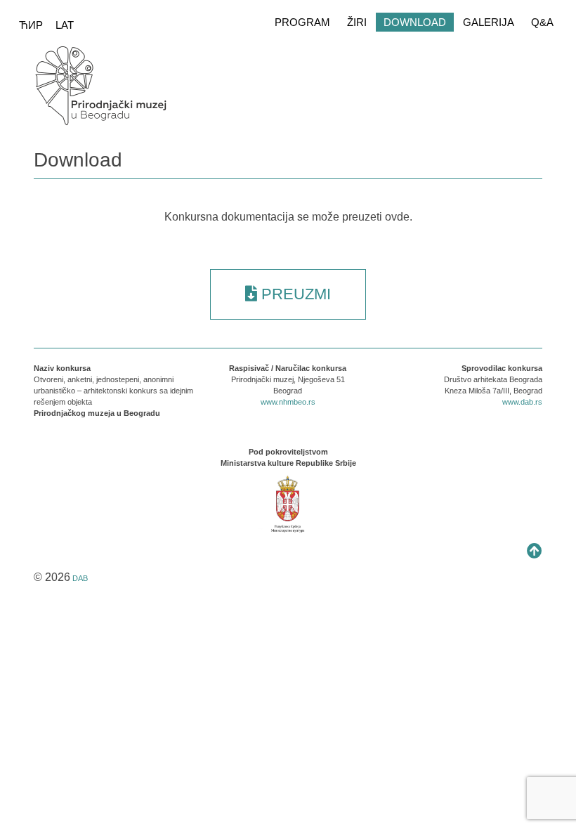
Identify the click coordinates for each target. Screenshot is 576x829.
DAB (80, 578)
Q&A (542, 22)
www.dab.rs (522, 402)
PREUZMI (294, 294)
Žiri (357, 22)
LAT (64, 25)
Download (415, 22)
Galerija (488, 22)
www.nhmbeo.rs (288, 402)
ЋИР (32, 25)
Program (302, 22)
